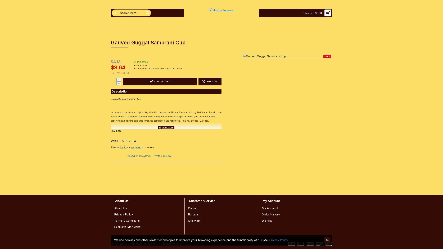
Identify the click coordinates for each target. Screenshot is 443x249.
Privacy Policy (278, 240)
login (123, 147)
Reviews (116, 130)
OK (327, 240)
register (136, 147)
